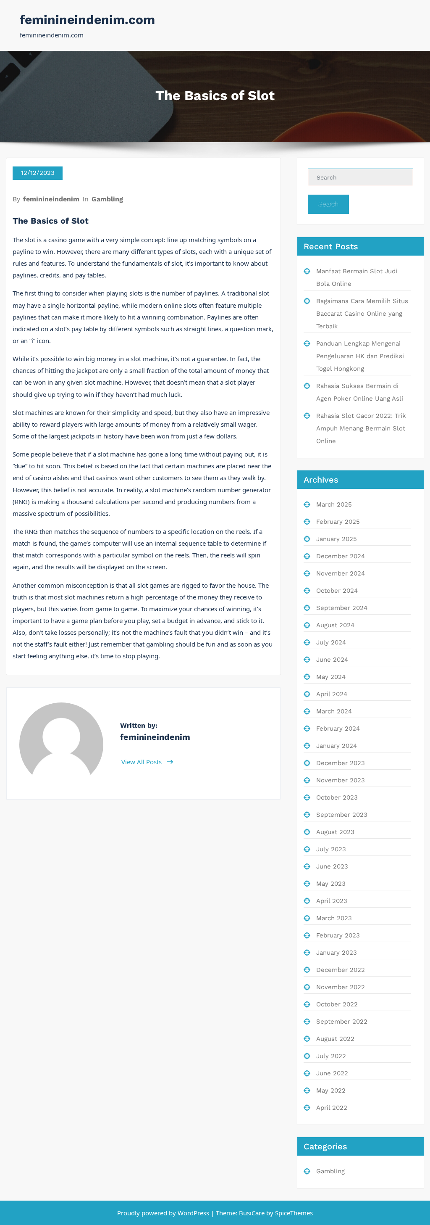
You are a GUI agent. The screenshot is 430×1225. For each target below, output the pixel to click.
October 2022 (337, 1004)
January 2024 (336, 746)
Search (328, 204)
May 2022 (331, 1090)
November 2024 (340, 573)
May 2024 (331, 677)
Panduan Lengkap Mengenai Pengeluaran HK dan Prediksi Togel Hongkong (360, 356)
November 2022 (340, 987)
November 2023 (340, 780)
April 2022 (331, 1107)
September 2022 (341, 1021)
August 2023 (335, 832)
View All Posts (142, 762)
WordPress (193, 1213)
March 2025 (334, 504)
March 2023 (334, 918)
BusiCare (252, 1213)
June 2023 (332, 866)
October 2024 (337, 590)
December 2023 (340, 763)
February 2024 (338, 728)
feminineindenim (51, 199)
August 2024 (335, 625)
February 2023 (338, 935)
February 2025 (338, 521)
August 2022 (335, 1039)
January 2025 (336, 539)
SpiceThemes (293, 1213)
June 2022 (332, 1073)
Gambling (107, 199)
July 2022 (331, 1056)
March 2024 (334, 711)
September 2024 (341, 608)
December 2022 (340, 970)
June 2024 (332, 659)
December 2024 (340, 556)
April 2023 (331, 901)
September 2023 (341, 814)
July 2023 (331, 849)
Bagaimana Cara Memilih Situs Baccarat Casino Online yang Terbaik (362, 313)
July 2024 (331, 642)
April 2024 (331, 694)
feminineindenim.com (87, 19)
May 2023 (331, 883)
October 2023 (337, 797)
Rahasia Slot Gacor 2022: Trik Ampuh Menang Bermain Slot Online (361, 428)
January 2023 (336, 952)
